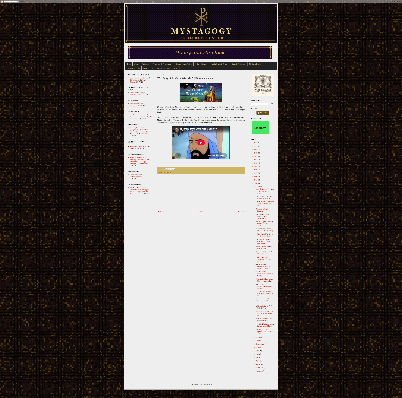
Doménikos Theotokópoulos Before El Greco (264, 286)
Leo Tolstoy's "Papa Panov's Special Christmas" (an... (262, 216)
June (257, 354)
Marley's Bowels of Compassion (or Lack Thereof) (263, 259)
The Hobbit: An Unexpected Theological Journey (264, 274)
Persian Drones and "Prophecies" (136, 105)
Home (129, 64)
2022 (256, 156)
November (259, 337)
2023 (256, 153)
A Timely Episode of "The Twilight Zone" (264, 307)
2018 (256, 170)
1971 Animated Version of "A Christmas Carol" (264, 235)
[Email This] (166, 169)
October (259, 341)
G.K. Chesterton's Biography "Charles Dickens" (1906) (263, 266)
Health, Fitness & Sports (219, 64)
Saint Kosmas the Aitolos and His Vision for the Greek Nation (140, 80)
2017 (256, 173)
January (258, 371)
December (259, 186)
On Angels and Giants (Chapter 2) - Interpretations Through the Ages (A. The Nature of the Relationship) (139, 131)
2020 (256, 163)
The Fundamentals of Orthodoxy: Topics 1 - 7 (138, 176)
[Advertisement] (201, 192)
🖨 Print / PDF (262, 113)
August (258, 347)
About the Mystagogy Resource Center (137, 94)
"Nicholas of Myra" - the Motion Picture (264, 319)
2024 (256, 149)
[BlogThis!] (168, 169)
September (259, 344)
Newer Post (161, 211)
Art (152, 68)
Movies (172, 172)
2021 (256, 160)
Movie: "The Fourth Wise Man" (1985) (264, 247)
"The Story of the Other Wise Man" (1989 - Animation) (263, 241)
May (257, 357)
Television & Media (133, 68)
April (258, 361)
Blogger (210, 384)
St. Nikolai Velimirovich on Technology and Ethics (265, 325)
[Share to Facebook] (172, 169)
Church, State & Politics (184, 64)
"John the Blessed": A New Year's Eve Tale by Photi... (265, 191)
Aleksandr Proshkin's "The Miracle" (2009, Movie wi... (264, 313)
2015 (256, 180)
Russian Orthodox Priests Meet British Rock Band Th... (264, 293)
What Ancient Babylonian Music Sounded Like (264, 280)
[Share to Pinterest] (174, 169)
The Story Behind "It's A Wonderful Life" (264, 253)
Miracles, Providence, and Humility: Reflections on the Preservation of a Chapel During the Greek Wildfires (139, 161)
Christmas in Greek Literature (262, 210)
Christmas (166, 172)
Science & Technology (238, 64)
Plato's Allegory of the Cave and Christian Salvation (263, 301)
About (136, 64)
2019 (256, 166)
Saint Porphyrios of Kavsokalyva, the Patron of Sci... (264, 331)
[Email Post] (162, 169)
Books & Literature (163, 68)
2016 (256, 176)
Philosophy (145, 64)
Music (145, 68)
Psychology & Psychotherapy (162, 64)
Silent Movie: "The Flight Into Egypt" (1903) (264, 197)
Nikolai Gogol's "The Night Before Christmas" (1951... (265, 223)
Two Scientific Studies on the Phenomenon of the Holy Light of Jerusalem (140, 117)
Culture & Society (201, 64)
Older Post (241, 211)
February (259, 367)
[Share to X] (170, 169)
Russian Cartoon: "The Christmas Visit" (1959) (264, 230)
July (257, 351)
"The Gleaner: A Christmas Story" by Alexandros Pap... (265, 203)
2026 (256, 143)
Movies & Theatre (255, 64)
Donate (175, 68)
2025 (256, 146)
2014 (256, 183)
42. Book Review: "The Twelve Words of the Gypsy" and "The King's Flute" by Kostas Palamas (139, 191)
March (258, 364)
